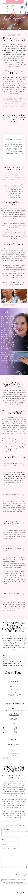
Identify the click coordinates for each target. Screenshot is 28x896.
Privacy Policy (10, 882)
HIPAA (23, 882)
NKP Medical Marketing (22, 883)
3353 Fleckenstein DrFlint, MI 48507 (14, 688)
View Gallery (9, 304)
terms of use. (17, 867)
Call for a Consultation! (7, 758)
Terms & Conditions (18, 882)
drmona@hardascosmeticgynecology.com (14, 710)
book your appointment (11, 28)
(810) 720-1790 (14, 715)
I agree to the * (12, 867)
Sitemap (5, 882)
